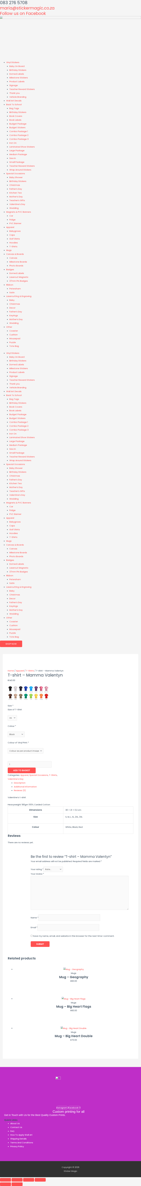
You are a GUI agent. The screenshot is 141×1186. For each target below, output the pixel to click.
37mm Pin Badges (18, 280)
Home (11, 670)
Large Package (17, 150)
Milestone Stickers (18, 77)
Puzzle (12, 342)
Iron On (13, 142)
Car (11, 215)
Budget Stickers (17, 127)
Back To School (14, 104)
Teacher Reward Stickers (22, 89)
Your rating (37, 869)
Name (34, 917)
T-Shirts (13, 246)
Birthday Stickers (17, 70)
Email (34, 927)
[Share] (28, 1180)
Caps (12, 234)
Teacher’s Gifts (17, 200)
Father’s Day (15, 188)
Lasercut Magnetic (18, 277)
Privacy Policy (17, 1146)
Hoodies (13, 242)
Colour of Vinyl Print (18, 742)
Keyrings (13, 315)
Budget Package (17, 123)
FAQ (12, 1131)
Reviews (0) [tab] (20, 790)
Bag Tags (14, 108)
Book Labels (15, 119)
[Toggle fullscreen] (17, 1180)
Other (9, 326)
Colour (12, 726)
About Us (15, 1123)
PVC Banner (15, 223)
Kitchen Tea (15, 192)
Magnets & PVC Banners (18, 211)
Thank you (14, 93)
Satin (12, 292)
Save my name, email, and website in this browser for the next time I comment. (73, 936)
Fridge (12, 219)
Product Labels (17, 81)
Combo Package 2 (18, 135)
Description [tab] (19, 782)
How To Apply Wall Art (21, 1134)
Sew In (12, 158)
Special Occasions (15, 173)
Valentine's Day (15, 778)
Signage (13, 85)
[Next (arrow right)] (17, 1184)
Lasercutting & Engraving (18, 296)
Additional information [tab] (25, 786)
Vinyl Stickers (12, 62)
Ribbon (9, 284)
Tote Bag (14, 346)
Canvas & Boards (15, 254)
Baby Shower (16, 177)
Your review (37, 873)
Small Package (16, 162)
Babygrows (15, 231)
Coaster (13, 330)
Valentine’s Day (17, 204)
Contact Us (16, 1127)
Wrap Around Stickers (20, 169)
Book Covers (15, 116)
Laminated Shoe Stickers (22, 146)
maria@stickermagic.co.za (27, 8)
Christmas (14, 185)
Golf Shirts (14, 238)
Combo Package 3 (19, 139)
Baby (11, 300)
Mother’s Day (16, 196)
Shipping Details (18, 1138)
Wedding (14, 208)
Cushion (13, 334)
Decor (12, 307)
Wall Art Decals (13, 100)
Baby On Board (17, 66)
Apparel (10, 227)
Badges (10, 269)
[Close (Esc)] (40, 1180)
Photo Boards (16, 265)
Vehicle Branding (17, 96)
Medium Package (18, 154)
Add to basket (21, 770)
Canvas (13, 257)
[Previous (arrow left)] (5, 1184)
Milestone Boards (18, 261)
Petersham (15, 288)
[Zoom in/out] (5, 1180)
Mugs (9, 250)
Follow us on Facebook (23, 13)
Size (10, 705)
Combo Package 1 (18, 131)
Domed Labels (16, 73)
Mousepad (14, 338)
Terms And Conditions (21, 1142)
